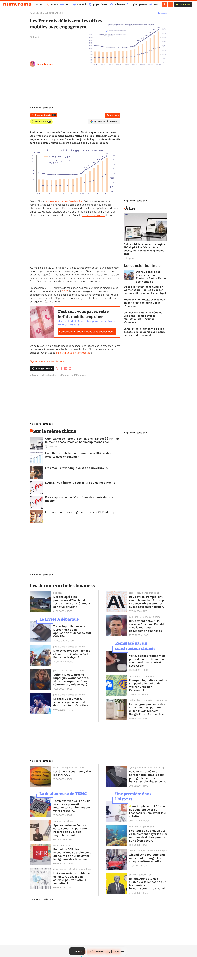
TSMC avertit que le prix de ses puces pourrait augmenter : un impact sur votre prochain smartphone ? (71, 805)
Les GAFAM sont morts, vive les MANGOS (72, 773)
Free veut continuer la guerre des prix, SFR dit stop (80, 512)
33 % (65, 291)
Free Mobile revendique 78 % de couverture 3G (76, 468)
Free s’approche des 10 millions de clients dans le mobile (79, 499)
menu (38, 4)
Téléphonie (80, 375)
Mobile (65, 375)
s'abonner (185, 4)
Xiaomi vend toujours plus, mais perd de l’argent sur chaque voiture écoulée (147, 858)
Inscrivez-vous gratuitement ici (73, 352)
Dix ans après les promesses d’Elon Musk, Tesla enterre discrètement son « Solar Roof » (71, 601)
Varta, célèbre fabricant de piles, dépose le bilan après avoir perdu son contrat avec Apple (144, 332)
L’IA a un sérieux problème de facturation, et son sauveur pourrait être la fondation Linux (71, 878)
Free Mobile (49, 375)
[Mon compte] (164, 4)
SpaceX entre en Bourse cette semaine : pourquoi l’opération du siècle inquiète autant (70, 830)
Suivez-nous (113, 115)
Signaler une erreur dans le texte (47, 361)
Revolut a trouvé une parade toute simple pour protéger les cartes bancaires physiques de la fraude (147, 776)
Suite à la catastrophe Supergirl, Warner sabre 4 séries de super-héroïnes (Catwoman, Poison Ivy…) (145, 290)
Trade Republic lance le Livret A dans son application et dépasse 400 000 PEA (72, 631)
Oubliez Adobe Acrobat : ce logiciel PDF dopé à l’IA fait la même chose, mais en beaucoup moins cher (82, 440)
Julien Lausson (45, 64)
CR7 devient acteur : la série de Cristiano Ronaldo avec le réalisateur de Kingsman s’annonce (143, 317)
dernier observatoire (93, 215)
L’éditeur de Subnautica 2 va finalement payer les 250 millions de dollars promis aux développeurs (148, 835)
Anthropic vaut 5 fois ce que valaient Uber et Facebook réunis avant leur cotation (147, 811)
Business (162, 13)
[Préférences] (170, 4)
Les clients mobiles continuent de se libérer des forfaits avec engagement (78, 455)
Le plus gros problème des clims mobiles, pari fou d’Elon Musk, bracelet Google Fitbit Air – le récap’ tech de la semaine (147, 709)
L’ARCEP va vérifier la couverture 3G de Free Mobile (80, 482)
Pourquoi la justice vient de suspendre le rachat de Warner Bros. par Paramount (148, 685)
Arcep (35, 375)
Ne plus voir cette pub (41, 107)
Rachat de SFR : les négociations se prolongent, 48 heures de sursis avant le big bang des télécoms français (72, 854)
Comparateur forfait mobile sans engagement (86, 331)
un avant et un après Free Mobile (63, 201)
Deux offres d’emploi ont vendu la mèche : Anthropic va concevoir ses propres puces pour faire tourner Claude (147, 601)
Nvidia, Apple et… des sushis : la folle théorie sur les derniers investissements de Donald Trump (147, 883)
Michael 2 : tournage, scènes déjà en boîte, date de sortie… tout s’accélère (145, 303)
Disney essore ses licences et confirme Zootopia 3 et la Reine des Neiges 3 (151, 276)
